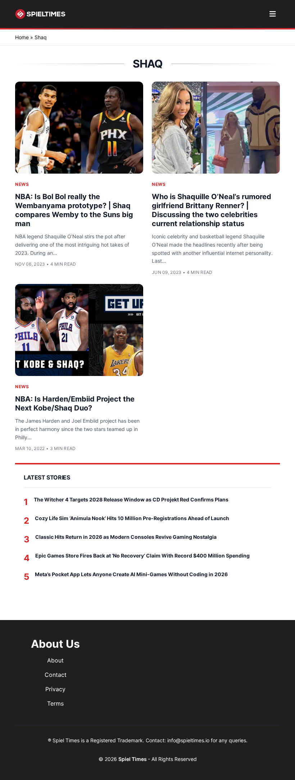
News (22, 184)
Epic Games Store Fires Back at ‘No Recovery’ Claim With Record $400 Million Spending (142, 555)
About (55, 660)
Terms (55, 703)
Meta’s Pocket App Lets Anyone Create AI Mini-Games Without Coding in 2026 (131, 574)
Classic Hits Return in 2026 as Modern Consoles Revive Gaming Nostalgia (126, 537)
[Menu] (272, 14)
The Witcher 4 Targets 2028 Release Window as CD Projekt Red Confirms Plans (131, 499)
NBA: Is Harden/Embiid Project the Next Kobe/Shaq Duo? (75, 403)
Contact (56, 674)
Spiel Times (133, 759)
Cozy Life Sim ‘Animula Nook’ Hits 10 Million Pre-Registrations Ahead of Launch (132, 518)
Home (22, 37)
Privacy (55, 689)
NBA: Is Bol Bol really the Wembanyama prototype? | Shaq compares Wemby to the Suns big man (74, 210)
